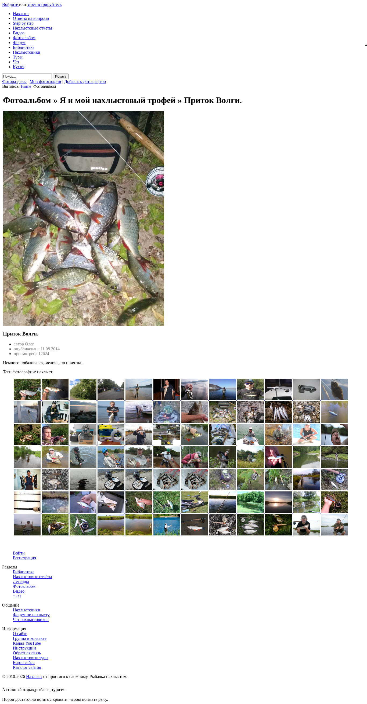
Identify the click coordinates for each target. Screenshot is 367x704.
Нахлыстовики (26, 52)
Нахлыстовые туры (30, 657)
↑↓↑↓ (17, 596)
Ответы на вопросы (31, 18)
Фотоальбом (24, 37)
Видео (18, 33)
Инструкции (24, 648)
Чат (16, 62)
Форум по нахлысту (31, 614)
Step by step (23, 23)
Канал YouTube (27, 643)
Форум (19, 42)
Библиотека (23, 47)
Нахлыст (21, 13)
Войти (19, 553)
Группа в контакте (29, 638)
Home (26, 86)
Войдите (10, 4)
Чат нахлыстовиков (31, 619)
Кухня (18, 66)
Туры (18, 57)
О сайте (20, 633)
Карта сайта (24, 662)
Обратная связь (27, 653)
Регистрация (24, 558)
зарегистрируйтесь (44, 4)
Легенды (21, 581)
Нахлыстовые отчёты (32, 28)
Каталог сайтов (27, 667)
